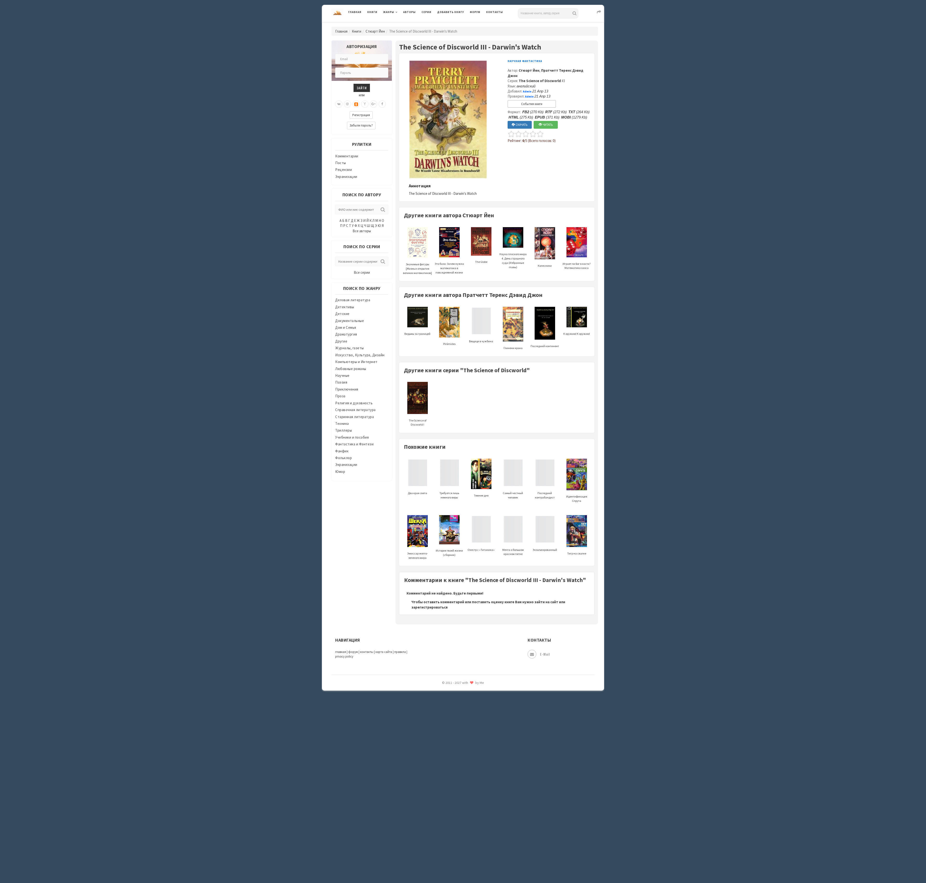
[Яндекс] (364, 104)
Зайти (362, 87)
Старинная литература (354, 416)
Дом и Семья (345, 327)
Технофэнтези (450, 769)
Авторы (409, 12)
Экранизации (346, 176)
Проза (340, 396)
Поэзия (341, 382)
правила (400, 652)
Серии (426, 12)
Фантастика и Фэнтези (354, 444)
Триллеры (343, 430)
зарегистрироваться (429, 607)
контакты (366, 652)
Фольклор (343, 458)
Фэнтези (445, 802)
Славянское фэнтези (455, 704)
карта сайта (383, 652)
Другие (341, 341)
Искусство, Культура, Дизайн (360, 355)
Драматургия (346, 334)
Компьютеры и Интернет (356, 361)
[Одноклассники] (356, 104)
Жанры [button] (388, 12)
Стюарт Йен (375, 31)
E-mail (545, 654)
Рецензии (343, 169)
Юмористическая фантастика (463, 866)
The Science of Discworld (540, 80)
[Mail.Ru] (347, 104)
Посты (340, 163)
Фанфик (341, 451)
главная (340, 652)
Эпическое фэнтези (454, 834)
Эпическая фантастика (457, 823)
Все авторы (362, 231)
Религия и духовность (354, 403)
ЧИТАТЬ (547, 125)
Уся (440, 791)
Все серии (362, 272)
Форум (475, 12)
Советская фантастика (457, 715)
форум (353, 652)
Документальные (349, 320)
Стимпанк (446, 748)
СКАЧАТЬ (521, 125)
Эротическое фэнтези (456, 855)
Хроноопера (447, 812)
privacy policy (344, 656)
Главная (354, 12)
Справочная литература (355, 409)
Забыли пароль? (361, 125)
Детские (342, 313)
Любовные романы (350, 368)
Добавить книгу (450, 12)
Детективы (344, 307)
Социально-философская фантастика (469, 737)
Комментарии (346, 156)
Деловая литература (454, 24)
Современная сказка (454, 726)
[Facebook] (382, 104)
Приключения (346, 389)
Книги (372, 12)
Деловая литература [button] (400, 24)
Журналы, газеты (349, 348)
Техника (342, 423)
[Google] (373, 104)
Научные (342, 375)
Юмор (340, 471)
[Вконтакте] (338, 104)
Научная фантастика (525, 61)
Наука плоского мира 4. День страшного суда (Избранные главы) (513, 260)
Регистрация (361, 115)
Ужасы (443, 780)
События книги (531, 104)
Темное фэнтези (451, 758)
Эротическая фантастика (459, 845)
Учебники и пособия (352, 437)
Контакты (494, 12)
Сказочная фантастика (457, 694)
